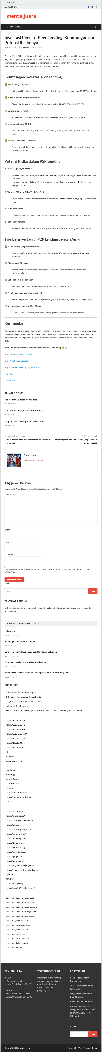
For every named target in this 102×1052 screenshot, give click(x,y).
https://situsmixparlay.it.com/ (19, 829)
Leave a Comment (37, 47)
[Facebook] (88, 7)
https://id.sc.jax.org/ (15, 883)
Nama (8, 530)
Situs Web (10, 554)
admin (25, 47)
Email (8, 542)
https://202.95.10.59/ (16, 738)
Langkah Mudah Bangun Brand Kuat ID (24, 421)
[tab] (11, 623)
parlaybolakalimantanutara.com (20, 897)
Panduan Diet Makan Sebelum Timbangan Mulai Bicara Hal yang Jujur (37, 672)
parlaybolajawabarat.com (17, 929)
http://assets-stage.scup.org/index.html (22, 367)
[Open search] (95, 27)
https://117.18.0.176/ (16, 720)
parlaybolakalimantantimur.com (20, 902)
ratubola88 (10, 380)
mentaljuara (21, 16)
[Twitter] (92, 7)
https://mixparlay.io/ (15, 825)
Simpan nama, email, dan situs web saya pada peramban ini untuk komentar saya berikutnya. (47, 571)
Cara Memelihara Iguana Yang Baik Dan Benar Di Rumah (31, 651)
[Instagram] (95, 7)
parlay (9, 801)
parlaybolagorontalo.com (17, 938)
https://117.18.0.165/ (16, 742)
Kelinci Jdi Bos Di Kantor (17, 706)
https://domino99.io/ (15, 843)
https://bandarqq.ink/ (16, 834)
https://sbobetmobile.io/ (17, 792)
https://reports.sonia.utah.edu (18, 354)
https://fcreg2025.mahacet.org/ (20, 888)
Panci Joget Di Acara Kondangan (21, 399)
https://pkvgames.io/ (15, 815)
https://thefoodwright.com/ (18, 797)
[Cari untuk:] (51, 591)
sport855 (9, 374)
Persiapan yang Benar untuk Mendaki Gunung (26, 662)
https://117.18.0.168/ (16, 729)
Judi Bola (10, 756)
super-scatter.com (14, 761)
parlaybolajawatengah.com (18, 925)
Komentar (11, 494)
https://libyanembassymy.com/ (20, 865)
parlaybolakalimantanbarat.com (20, 916)
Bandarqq (10, 770)
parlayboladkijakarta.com (17, 943)
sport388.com (12, 783)
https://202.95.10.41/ (16, 724)
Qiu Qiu (9, 765)
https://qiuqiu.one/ (14, 856)
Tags (36, 624)
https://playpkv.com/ (15, 811)
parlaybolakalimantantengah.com (21, 911)
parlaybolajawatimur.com (17, 920)
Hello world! (10, 631)
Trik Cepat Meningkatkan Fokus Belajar (24, 410)
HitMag (94, 1048)
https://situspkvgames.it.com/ (19, 820)
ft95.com (10, 788)
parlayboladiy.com (14, 947)
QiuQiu (9, 874)
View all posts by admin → (35, 460)
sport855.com (12, 779)
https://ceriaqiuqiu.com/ (17, 852)
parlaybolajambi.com (15, 934)
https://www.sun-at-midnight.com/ (22, 870)
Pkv (7, 752)
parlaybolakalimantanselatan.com (21, 907)
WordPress (82, 1048)
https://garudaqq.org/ (16, 847)
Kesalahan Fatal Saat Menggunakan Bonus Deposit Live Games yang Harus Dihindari (44, 710)
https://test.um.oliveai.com (17, 360)
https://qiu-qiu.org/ (15, 861)
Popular (11, 624)
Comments (24, 624)
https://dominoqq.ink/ (16, 838)
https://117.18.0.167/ (16, 747)
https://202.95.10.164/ (16, 733)
